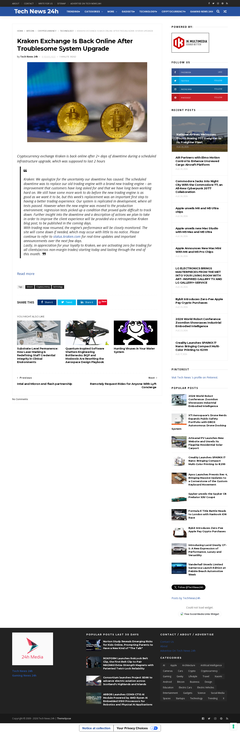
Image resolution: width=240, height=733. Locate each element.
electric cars (185, 687)
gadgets (128, 11)
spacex (166, 698)
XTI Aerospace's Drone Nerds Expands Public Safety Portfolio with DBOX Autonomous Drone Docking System (199, 422)
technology (147, 11)
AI (164, 665)
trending (73, 11)
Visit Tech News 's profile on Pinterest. (195, 377)
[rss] (227, 3)
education (168, 687)
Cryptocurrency (173, 11)
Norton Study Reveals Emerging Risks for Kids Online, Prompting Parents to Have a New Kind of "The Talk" (128, 645)
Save (104, 301)
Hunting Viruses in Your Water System (134, 350)
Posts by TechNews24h (186, 598)
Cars (180, 671)
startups (180, 698)
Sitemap (61, 3)
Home (20, 31)
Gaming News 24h (201, 11)
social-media (217, 693)
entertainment (170, 693)
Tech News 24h (22, 671)
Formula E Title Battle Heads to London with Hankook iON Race (207, 514)
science (202, 693)
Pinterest (201, 97)
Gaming (167, 676)
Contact (29, 3)
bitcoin (30, 31)
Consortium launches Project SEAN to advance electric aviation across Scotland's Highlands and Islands (127, 681)
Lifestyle (193, 676)
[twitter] (213, 3)
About (15, 3)
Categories (92, 11)
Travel (206, 676)
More (110, 11)
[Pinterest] (222, 3)
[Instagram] (218, 3)
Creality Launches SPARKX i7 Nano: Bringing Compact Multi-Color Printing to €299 (206, 461)
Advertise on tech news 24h (85, 3)
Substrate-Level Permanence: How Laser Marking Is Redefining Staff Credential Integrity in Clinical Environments (37, 355)
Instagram (201, 89)
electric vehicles (205, 687)
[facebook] (209, 3)
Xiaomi (218, 676)
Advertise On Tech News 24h (178, 650)
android (167, 681)
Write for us (45, 3)
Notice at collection (96, 728)
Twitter (201, 80)
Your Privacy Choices (132, 728)
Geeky (180, 676)
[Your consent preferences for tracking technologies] (233, 726)
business (194, 681)
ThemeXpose (64, 718)
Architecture (188, 665)
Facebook (201, 72)
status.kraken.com (67, 236)
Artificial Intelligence (211, 665)
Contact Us (167, 641)
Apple (173, 665)
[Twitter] (209, 718)
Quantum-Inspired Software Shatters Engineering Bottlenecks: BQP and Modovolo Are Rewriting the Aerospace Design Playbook (84, 355)
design (208, 681)
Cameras (167, 671)
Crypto (192, 671)
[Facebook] (203, 718)
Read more (25, 273)
